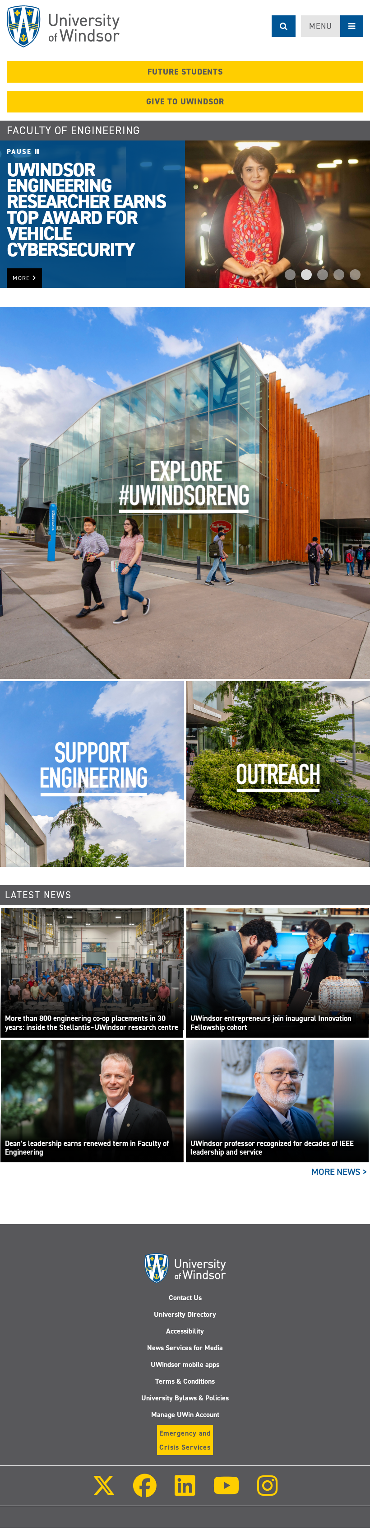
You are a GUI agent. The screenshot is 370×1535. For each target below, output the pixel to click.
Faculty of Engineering (73, 130)
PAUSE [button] (21, 151)
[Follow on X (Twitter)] (104, 1492)
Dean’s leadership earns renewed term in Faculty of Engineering (87, 1148)
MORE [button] (22, 278)
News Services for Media (185, 1347)
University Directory (185, 1314)
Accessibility (185, 1331)
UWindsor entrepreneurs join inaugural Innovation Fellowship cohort (271, 1023)
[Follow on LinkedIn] (184, 1492)
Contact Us (185, 1297)
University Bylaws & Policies (185, 1398)
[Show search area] (284, 26)
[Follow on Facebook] (145, 1492)
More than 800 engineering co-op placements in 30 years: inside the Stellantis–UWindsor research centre (91, 1023)
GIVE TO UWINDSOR (185, 101)
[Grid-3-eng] (92, 773)
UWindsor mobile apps (185, 1364)
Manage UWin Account (185, 1414)
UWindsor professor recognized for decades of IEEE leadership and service (272, 1148)
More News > (339, 1171)
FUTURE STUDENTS (185, 71)
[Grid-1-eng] (185, 492)
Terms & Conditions (185, 1381)
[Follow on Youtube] (226, 1492)
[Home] (63, 26)
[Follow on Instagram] (267, 1492)
